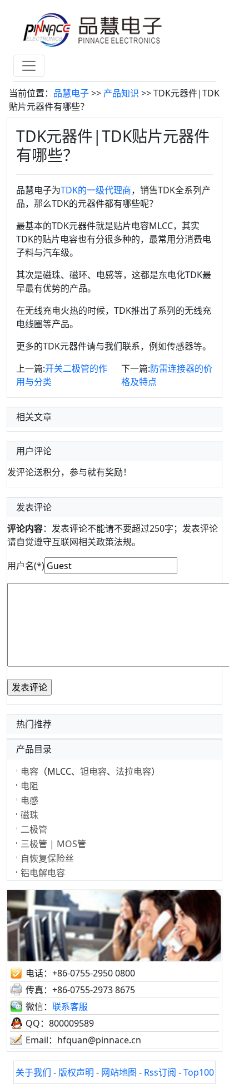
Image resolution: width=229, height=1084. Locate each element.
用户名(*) (25, 566)
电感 (29, 800)
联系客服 (70, 1006)
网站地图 (119, 1072)
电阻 (29, 786)
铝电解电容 (43, 873)
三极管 (34, 844)
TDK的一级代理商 (96, 190)
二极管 (34, 829)
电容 (29, 771)
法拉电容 (133, 771)
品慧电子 (71, 93)
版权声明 (76, 1072)
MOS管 (71, 844)
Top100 (198, 1072)
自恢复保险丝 (47, 858)
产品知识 (121, 93)
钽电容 (93, 771)
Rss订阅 (160, 1072)
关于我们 (33, 1072)
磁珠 (29, 815)
